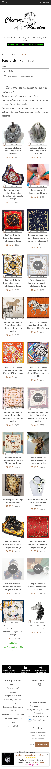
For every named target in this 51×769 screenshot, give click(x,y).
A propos (13, 684)
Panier (46, 2)
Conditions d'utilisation (13, 718)
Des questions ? (13, 688)
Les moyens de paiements (13, 707)
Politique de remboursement (13, 714)
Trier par (5, 66)
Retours (13, 711)
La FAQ (13, 692)
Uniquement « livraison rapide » (20, 77)
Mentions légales (13, 726)
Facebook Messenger (40, 720)
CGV (13, 722)
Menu (8, 2)
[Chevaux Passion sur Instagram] (39, 685)
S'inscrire (42, 744)
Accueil (5, 54)
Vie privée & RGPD (13, 696)
